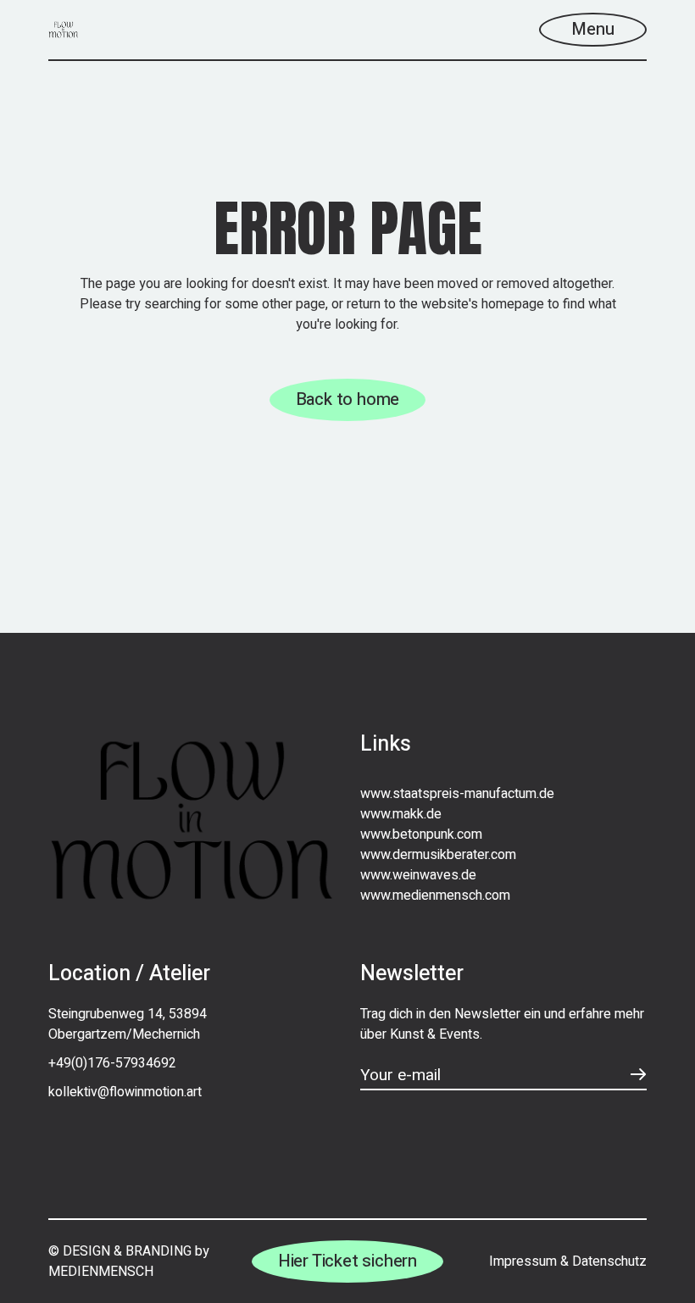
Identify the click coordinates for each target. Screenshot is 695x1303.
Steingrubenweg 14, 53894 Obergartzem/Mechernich (127, 1024)
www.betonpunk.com (421, 834)
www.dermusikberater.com (438, 855)
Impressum (523, 1261)
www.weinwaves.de (418, 875)
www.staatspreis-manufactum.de (457, 794)
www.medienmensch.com (435, 895)
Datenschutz (609, 1261)
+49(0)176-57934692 (112, 1063)
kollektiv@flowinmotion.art (125, 1092)
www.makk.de (401, 814)
